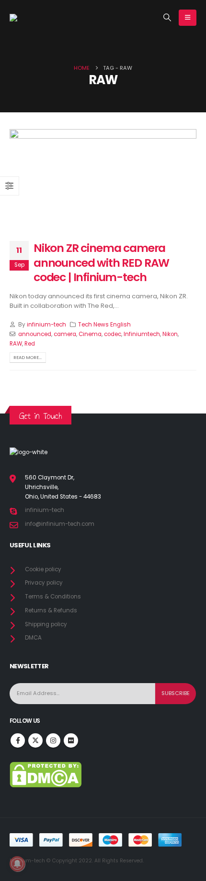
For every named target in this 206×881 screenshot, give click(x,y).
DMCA (33, 638)
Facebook (18, 740)
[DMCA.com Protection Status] (45, 774)
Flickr (71, 740)
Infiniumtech (142, 334)
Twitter (35, 740)
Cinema (90, 334)
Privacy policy (44, 583)
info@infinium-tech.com (59, 524)
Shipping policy (46, 624)
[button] (167, 17)
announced (34, 334)
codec (112, 334)
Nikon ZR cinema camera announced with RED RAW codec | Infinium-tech (101, 262)
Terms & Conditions (53, 596)
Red (29, 344)
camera (65, 334)
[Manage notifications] (17, 863)
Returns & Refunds (51, 610)
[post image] (103, 178)
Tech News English (104, 324)
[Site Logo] (33, 18)
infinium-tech (46, 324)
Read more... (27, 357)
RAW (16, 344)
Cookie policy (43, 569)
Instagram (53, 740)
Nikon (170, 334)
